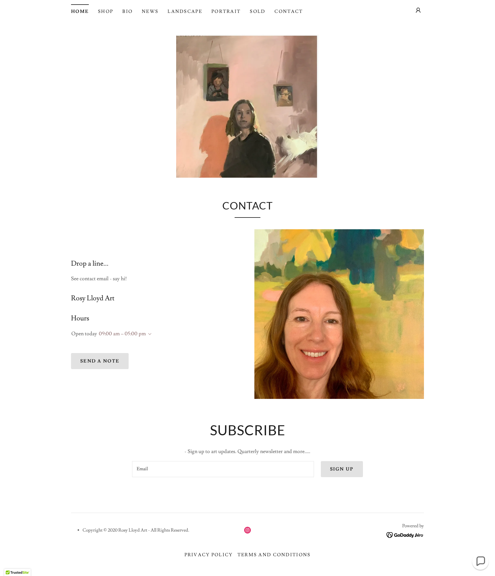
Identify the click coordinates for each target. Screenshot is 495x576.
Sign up (342, 469)
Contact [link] (288, 11)
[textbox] (223, 469)
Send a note (99, 361)
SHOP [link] (105, 11)
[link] (247, 530)
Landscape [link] (185, 11)
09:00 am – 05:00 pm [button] (122, 333)
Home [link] (80, 11)
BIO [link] (127, 11)
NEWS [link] (150, 11)
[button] (418, 10)
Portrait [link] (226, 11)
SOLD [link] (257, 11)
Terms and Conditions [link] (274, 555)
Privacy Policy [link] (208, 555)
